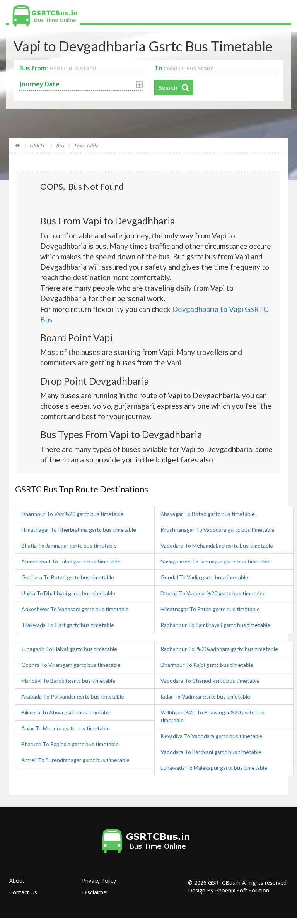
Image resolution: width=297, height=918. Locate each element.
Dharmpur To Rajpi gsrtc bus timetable (206, 664)
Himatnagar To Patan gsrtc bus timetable (210, 609)
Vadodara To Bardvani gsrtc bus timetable (210, 751)
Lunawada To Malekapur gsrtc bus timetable (213, 767)
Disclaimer (95, 892)
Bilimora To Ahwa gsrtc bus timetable (66, 712)
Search (168, 87)
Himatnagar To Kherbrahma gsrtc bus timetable (78, 529)
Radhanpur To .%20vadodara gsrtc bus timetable (219, 649)
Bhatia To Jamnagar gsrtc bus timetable (69, 545)
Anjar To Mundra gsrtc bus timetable (65, 728)
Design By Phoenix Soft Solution (228, 890)
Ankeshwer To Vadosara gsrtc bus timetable (75, 609)
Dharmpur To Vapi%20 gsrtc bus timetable (72, 513)
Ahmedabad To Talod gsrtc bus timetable (71, 561)
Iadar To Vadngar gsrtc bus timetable (205, 696)
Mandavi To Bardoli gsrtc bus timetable (68, 680)
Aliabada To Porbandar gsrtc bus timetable (72, 696)
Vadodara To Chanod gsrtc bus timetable (209, 680)
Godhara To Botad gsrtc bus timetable (67, 577)
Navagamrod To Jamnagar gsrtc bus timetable (215, 561)
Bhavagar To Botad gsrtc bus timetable (207, 513)
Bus (60, 145)
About (16, 880)
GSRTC (38, 145)
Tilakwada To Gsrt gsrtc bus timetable (67, 625)
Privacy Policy (99, 880)
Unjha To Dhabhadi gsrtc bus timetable (68, 593)
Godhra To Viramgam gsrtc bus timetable (71, 664)
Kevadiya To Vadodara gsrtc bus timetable (211, 736)
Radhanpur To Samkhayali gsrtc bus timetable (215, 625)
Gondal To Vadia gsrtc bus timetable (204, 577)
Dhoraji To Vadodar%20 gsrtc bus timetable (213, 593)
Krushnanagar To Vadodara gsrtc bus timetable (217, 529)
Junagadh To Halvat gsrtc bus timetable (69, 649)
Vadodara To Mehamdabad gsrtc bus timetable (216, 545)
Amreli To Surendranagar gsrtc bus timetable (75, 760)
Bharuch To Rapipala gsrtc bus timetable (70, 744)
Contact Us (23, 892)
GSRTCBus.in (224, 882)
